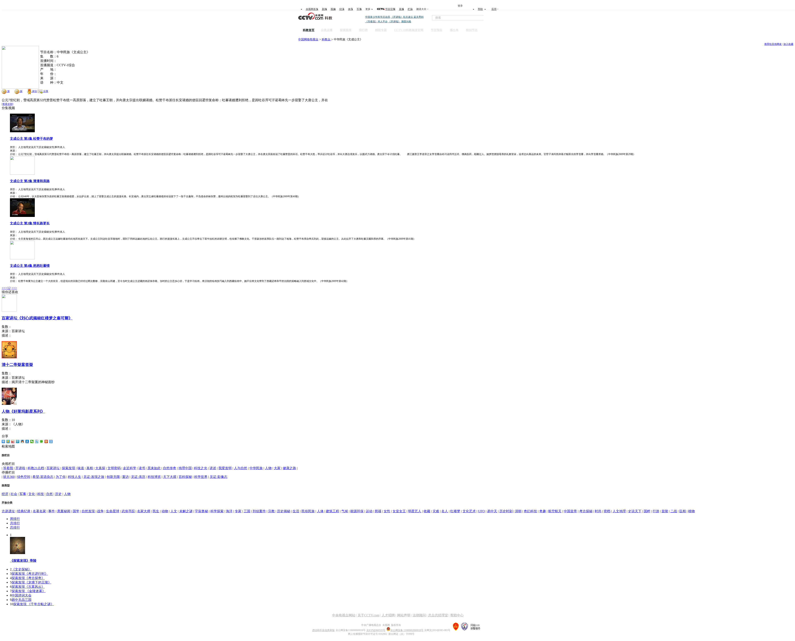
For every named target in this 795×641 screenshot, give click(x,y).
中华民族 (256, 468)
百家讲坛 (53, 468)
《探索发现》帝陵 (23, 560)
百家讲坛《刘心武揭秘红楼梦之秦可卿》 (37, 318)
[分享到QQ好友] (22, 441)
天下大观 (169, 477)
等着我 (8, 468)
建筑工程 (332, 511)
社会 (14, 494)
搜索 (492, 17)
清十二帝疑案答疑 (17, 364)
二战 (673, 511)
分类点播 (326, 30)
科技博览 (154, 477)
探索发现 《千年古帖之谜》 (33, 604)
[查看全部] (7, 104)
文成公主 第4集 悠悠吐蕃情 (30, 265)
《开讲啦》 (394, 21)
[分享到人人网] (27, 441)
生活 (296, 511)
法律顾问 (419, 615)
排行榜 (363, 30)
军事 (359, 9)
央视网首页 (312, 9)
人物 (268, 468)
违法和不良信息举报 (323, 630)
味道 (80, 468)
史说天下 (634, 511)
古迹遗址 (8, 511)
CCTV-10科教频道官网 (408, 30)
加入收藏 (788, 44)
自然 (49, 494)
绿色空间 (23, 477)
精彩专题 (381, 30)
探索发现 (68, 468)
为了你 (61, 477)
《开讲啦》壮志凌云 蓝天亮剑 (407, 17)
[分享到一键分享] (51, 441)
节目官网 (390, 9)
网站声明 (403, 615)
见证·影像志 (218, 477)
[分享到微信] (32, 441)
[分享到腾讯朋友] (41, 441)
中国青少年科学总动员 (377, 17)
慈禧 (378, 511)
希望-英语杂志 (43, 477)
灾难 (435, 511)
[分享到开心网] (46, 441)
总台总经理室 (438, 615)
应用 (493, 9)
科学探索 (217, 511)
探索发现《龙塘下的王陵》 (31, 582)
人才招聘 (388, 615)
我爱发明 (225, 468)
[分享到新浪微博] (13, 441)
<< (3, 288)
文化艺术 (469, 511)
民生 (156, 511)
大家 (277, 468)
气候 (344, 511)
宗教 (271, 511)
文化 (31, 494)
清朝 (518, 511)
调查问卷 (406, 21)
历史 (58, 494)
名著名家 (39, 511)
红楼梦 (455, 511)
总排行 (15, 527)
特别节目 (472, 30)
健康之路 (289, 468)
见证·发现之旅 (93, 477)
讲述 (213, 468)
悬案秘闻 (63, 511)
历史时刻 (506, 511)
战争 (100, 511)
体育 (350, 9)
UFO (481, 511)
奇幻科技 (530, 511)
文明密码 (114, 468)
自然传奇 (169, 468)
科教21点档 (36, 468)
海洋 (229, 511)
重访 (125, 477)
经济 (341, 9)
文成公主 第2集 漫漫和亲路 (30, 181)
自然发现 (88, 511)
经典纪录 (23, 511)
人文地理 (619, 511)
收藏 (427, 511)
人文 (173, 511)
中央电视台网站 (343, 615)
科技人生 (74, 477)
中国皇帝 (570, 511)
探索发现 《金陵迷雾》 (29, 591)
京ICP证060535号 (375, 630)
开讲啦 (20, 468)
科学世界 (200, 477)
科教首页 (308, 30)
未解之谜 (186, 511)
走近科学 (129, 468)
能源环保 (357, 511)
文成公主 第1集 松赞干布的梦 (31, 138)
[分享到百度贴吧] (37, 441)
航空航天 (554, 511)
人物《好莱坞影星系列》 (23, 411)
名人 (444, 511)
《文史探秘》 (21, 569)
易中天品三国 (21, 599)
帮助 (480, 9)
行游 (656, 511)
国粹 (647, 511)
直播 (401, 9)
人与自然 (240, 468)
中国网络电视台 (308, 39)
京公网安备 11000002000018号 (406, 630)
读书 (142, 468)
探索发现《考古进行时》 (30, 573)
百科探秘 (185, 477)
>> (15, 288)
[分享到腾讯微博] (17, 441)
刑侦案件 (259, 511)
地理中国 (185, 468)
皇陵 (664, 511)
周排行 (15, 519)
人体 (320, 511)
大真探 (100, 468)
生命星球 (112, 511)
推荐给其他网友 (773, 44)
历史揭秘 (283, 511)
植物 (691, 511)
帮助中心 (457, 615)
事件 (51, 511)
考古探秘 (586, 511)
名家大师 (143, 511)
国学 (76, 511)
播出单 (454, 30)
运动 (369, 511)
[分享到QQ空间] (8, 441)
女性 (387, 511)
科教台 (326, 39)
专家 (238, 511)
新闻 (324, 9)
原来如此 (154, 468)
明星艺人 (414, 511)
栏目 (410, 9)
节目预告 (436, 30)
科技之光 (200, 468)
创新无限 (113, 477)
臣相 (682, 511)
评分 (34, 91)
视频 (333, 9)
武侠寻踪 (128, 511)
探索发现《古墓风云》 (28, 586)
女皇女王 (399, 511)
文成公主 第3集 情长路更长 (30, 223)
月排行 (15, 523)
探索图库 (346, 30)
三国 (247, 511)
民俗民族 (308, 511)
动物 (164, 511)
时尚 (598, 511)
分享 (45, 91)
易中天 (492, 511)
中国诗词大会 (21, 595)
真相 (89, 468)
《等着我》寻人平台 (376, 21)
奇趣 (542, 511)
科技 (40, 494)
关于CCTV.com (368, 615)
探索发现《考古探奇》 (28, 578)
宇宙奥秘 (201, 511)
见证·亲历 (138, 477)
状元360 (9, 477)
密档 (607, 511)
